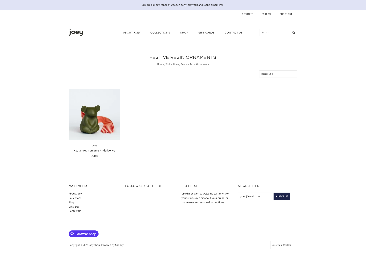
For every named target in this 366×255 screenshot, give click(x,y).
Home (160, 64)
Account (247, 14)
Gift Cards (206, 32)
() (266, 14)
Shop (184, 32)
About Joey (131, 32)
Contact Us (234, 32)
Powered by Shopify (112, 245)
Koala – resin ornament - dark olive (94, 151)
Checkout (286, 14)
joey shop (94, 245)
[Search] (293, 32)
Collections (160, 32)
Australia (281, 245)
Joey (94, 145)
